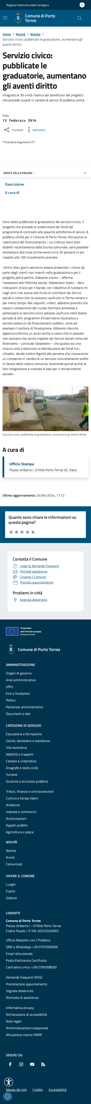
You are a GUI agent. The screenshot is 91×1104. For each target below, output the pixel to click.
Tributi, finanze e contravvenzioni (30, 791)
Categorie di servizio (23, 725)
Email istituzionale (19, 953)
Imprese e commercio (21, 811)
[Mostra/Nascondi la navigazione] (5, 17)
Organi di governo (19, 673)
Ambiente (13, 804)
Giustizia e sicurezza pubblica (27, 781)
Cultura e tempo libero (22, 798)
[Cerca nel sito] (79, 18)
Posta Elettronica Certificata (26, 960)
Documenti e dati (18, 713)
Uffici (9, 686)
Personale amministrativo (24, 706)
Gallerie (11, 897)
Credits (38, 1089)
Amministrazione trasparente (27, 1027)
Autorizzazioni (16, 818)
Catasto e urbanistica (21, 761)
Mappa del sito (16, 1089)
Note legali (13, 1021)
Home (7, 34)
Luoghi (11, 884)
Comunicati (14, 864)
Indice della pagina (17, 173)
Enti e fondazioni (18, 693)
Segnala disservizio (19, 990)
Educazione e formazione (24, 733)
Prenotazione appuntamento (26, 984)
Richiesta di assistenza (22, 997)
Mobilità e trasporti (19, 754)
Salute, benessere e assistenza (28, 740)
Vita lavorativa (16, 747)
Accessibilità (57, 1089)
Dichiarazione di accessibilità (26, 1014)
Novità (20, 34)
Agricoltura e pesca (19, 831)
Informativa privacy (20, 1007)
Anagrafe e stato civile (22, 767)
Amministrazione (20, 664)
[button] (8, 1082)
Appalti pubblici (17, 825)
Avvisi (10, 857)
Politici (11, 700)
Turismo (11, 774)
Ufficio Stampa (21, 464)
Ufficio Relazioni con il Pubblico (28, 940)
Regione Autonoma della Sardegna (27, 5)
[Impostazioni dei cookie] (7, 1096)
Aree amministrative (21, 679)
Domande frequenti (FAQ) (24, 977)
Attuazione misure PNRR (24, 1034)
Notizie (35, 34)
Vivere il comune (20, 875)
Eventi (10, 891)
